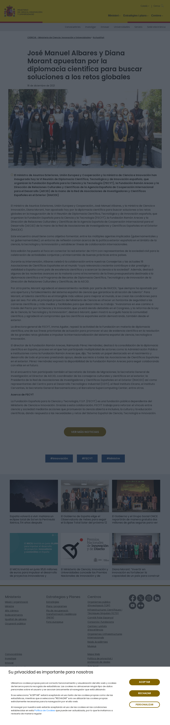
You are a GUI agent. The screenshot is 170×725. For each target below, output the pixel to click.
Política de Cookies (44, 710)
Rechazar (144, 693)
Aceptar (144, 682)
